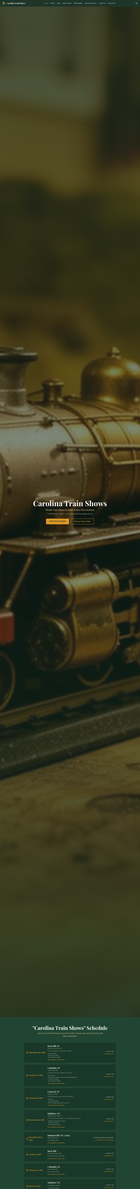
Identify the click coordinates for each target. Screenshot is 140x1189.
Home (46, 3)
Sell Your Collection (90, 3)
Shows (53, 3)
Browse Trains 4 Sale (82, 521)
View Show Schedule (57, 521)
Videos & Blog (78, 3)
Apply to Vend (67, 3)
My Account (111, 3)
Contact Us (102, 3)
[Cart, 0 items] (136, 3)
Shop (58, 3)
